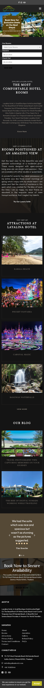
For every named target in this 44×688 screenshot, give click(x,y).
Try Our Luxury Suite (22, 202)
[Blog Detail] (22, 443)
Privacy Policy (7, 639)
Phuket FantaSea (22, 312)
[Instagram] (21, 2)
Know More (22, 131)
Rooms (4, 633)
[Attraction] (22, 251)
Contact (5, 644)
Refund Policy (27, 639)
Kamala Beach (22, 269)
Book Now (8, 68)
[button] (3, 24)
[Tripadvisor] (24, 2)
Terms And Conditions (11, 641)
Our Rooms (6, 43)
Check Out (6, 58)
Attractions (6, 636)
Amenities (26, 633)
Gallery (25, 636)
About (24, 630)
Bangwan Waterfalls (22, 397)
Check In (5, 51)
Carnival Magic (22, 354)
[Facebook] (18, 2)
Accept (37, 683)
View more (22, 409)
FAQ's (24, 641)
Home (4, 630)
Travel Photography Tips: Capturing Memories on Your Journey (22, 462)
